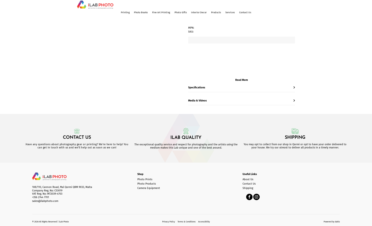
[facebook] (249, 197)
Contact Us (77, 137)
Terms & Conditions (187, 221)
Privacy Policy (168, 221)
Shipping (295, 137)
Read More (241, 80)
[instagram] (256, 197)
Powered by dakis (332, 221)
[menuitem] (125, 13)
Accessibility (204, 221)
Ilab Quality (185, 137)
